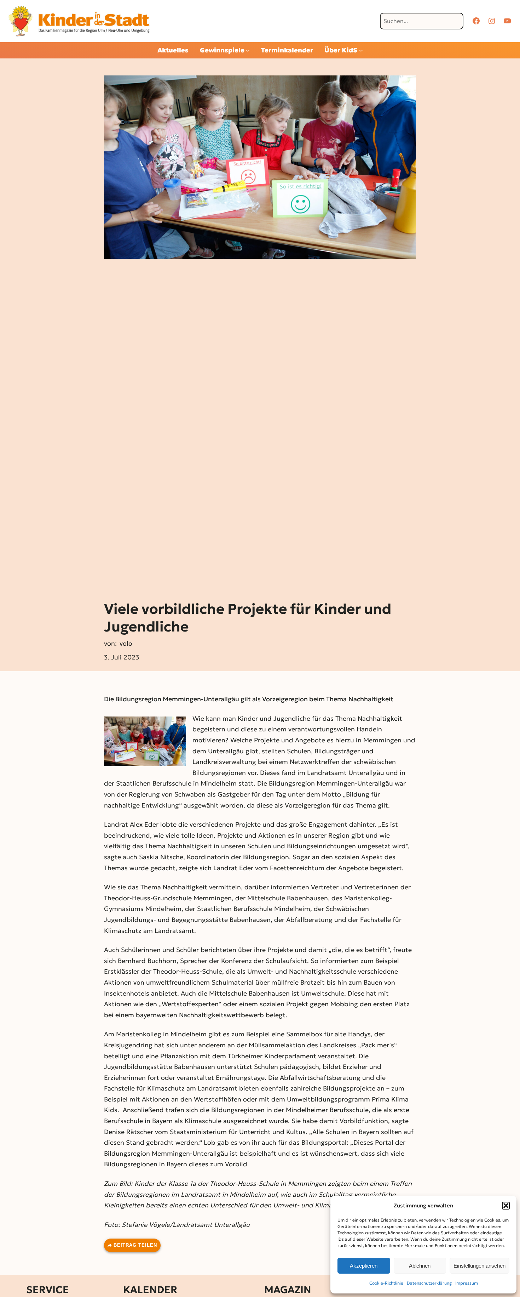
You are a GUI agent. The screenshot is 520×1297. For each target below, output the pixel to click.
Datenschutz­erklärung (429, 1283)
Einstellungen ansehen (479, 1266)
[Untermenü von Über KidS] (361, 50)
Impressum (466, 1283)
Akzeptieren (363, 1266)
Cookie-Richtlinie (386, 1283)
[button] (505, 1205)
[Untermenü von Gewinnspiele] (248, 50)
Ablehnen (420, 1266)
